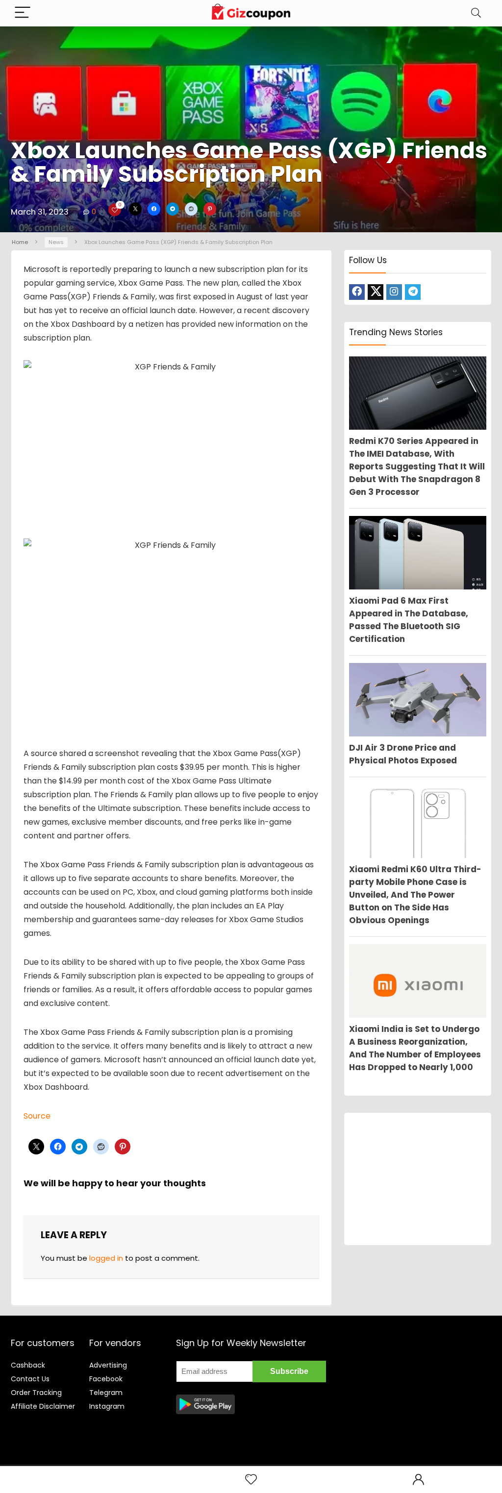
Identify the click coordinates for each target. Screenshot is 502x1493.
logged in (106, 1258)
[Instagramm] (394, 292)
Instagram (107, 1406)
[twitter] (375, 292)
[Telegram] (413, 292)
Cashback (28, 1365)
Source (37, 1116)
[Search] (476, 13)
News (56, 242)
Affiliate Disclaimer (43, 1406)
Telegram (106, 1392)
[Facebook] (357, 292)
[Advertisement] (417, 1179)
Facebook (106, 1379)
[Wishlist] (251, 1479)
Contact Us (30, 1379)
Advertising (108, 1365)
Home (20, 242)
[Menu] (22, 13)
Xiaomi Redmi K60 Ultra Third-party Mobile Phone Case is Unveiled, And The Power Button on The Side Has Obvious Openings (415, 894)
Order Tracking (36, 1392)
